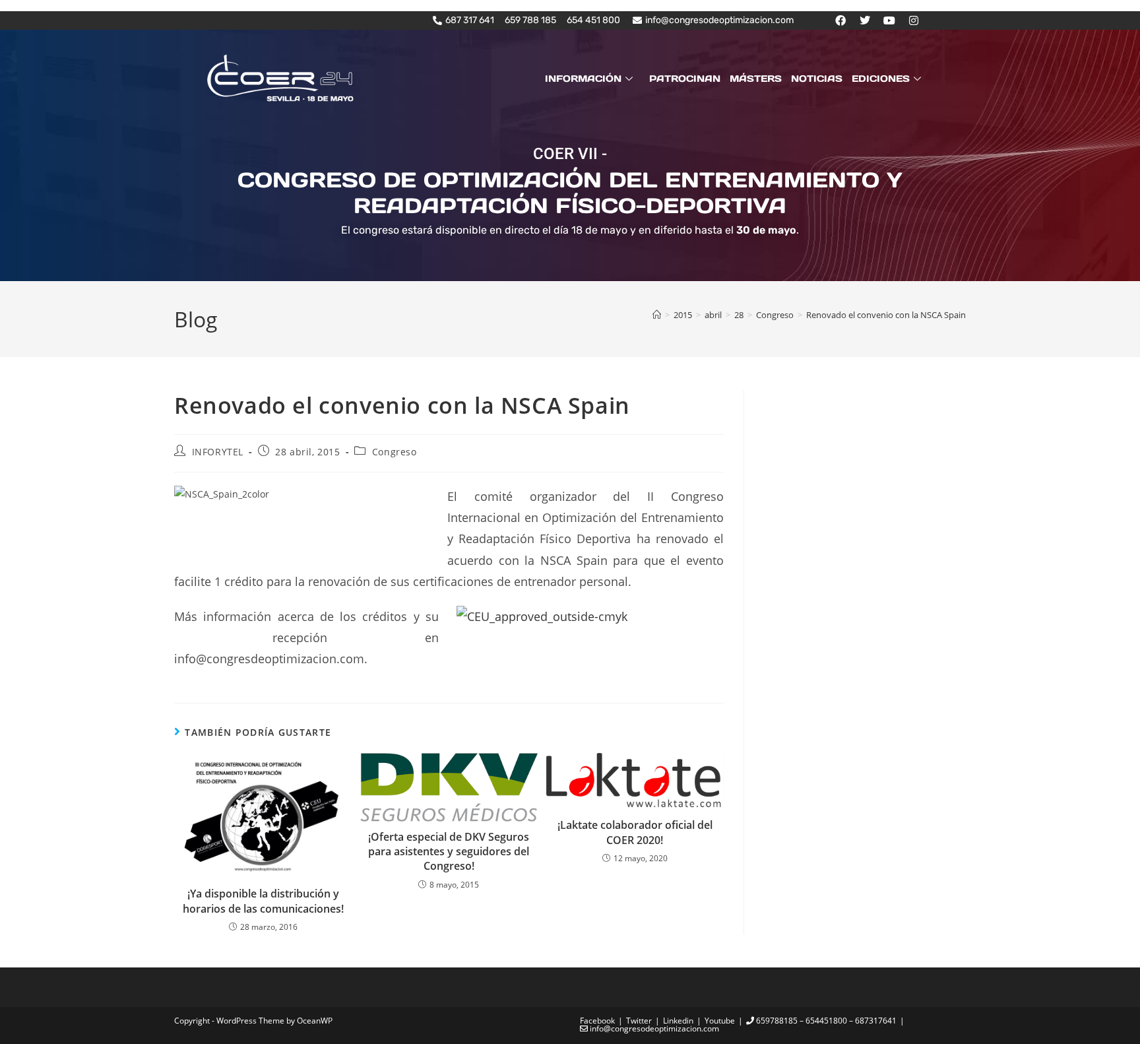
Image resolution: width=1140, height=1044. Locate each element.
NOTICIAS (816, 78)
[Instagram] (913, 20)
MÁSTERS (756, 78)
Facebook (597, 1020)
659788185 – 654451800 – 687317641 (825, 1020)
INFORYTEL (217, 451)
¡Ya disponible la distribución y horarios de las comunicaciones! (263, 900)
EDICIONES (881, 78)
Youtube (720, 1020)
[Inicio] (656, 315)
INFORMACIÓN (583, 78)
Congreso (394, 451)
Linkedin (678, 1020)
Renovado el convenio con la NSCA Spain (886, 315)
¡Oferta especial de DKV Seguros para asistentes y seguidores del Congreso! (448, 852)
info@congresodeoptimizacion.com (653, 1028)
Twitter (639, 1020)
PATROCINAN (684, 78)
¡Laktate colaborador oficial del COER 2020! (634, 832)
